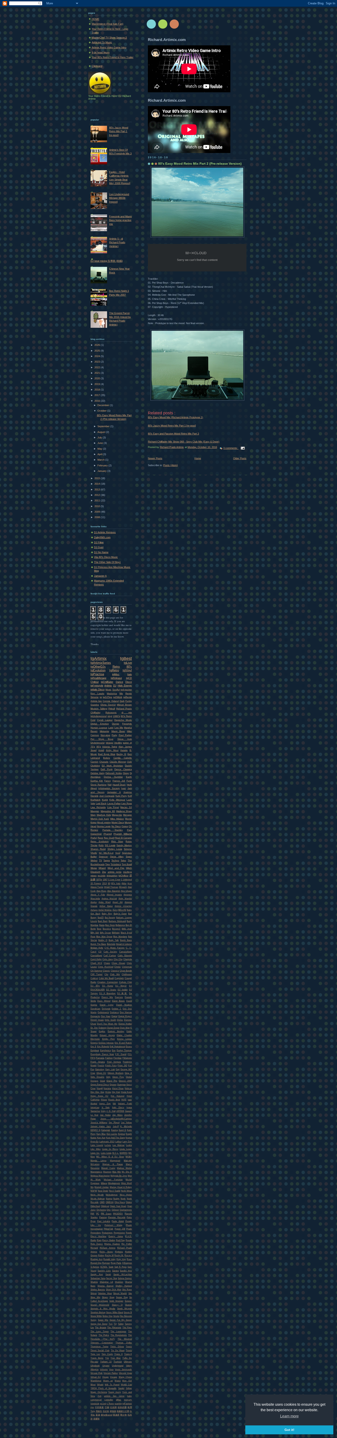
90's (99, 746)
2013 (97, 489)
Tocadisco (115, 864)
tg (101, 697)
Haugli (100, 1088)
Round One (96, 1263)
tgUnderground (99, 716)
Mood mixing (103, 822)
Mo (92, 1187)
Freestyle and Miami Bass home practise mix (120, 220)
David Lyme (106, 1005)
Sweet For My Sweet (121, 1320)
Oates (125, 826)
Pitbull (111, 708)
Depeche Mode (123, 720)
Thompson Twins (99, 1346)
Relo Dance (97, 1244)
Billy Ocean (105, 933)
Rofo (101, 845)
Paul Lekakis (103, 1221)
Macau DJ (126, 807)
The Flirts (127, 1327)
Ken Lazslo (112, 1134)
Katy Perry (121, 796)
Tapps (106, 860)
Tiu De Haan (117, 1350)
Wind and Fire (116, 868)
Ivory (103, 1111)
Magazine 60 (108, 811)
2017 (97, 395)
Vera (111, 1369)
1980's (116, 716)
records (101, 875)
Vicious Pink (96, 1373)
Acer (129, 883)
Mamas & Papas (112, 1164)
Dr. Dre (94, 1028)
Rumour (106, 1263)
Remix (128, 693)
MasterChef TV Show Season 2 (109, 37)
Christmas (127, 967)
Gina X (128, 1073)
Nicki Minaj (126, 1191)
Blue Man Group (104, 936)
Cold (93, 720)
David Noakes (124, 1005)
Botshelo (111, 944)
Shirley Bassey (98, 1289)
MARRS (123, 1153)
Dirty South (110, 1020)
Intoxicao (95, 1107)
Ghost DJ (101, 1073)
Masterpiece (96, 1172)
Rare (99, 1240)
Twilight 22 (106, 1362)
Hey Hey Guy (97, 1092)
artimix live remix (114, 1396)
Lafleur (118, 1141)
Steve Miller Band (114, 1312)
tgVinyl (127, 670)
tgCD (129, 678)
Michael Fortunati (113, 1179)
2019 (97, 384)
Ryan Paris (116, 1263)
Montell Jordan (101, 1187)
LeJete (108, 1145)
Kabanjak (105, 1130)
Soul (117, 853)
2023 (97, 361)
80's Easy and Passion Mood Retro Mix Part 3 (173, 433)
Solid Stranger (116, 1301)
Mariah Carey (108, 1168)
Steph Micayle (124, 1308)
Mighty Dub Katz (100, 818)
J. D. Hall (111, 1111)
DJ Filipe (99, 542)
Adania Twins (109, 746)
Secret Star (111, 1278)
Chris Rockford (105, 967)
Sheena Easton (105, 1286)
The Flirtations (114, 1327)
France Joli (119, 780)
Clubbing (95, 765)
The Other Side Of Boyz (107, 562)
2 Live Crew (114, 879)
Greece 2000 (125, 1081)
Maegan (95, 811)
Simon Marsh (120, 1293)
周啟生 (99, 1411)
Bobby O (102, 940)
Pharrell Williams (122, 834)
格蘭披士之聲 (123, 1411)
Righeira (119, 1252)
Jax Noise (105, 1115)
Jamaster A (100, 575)
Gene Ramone (99, 784)
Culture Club (125, 982)
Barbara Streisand (117, 921)
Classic (106, 971)
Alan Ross (102, 891)
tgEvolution (98, 670)
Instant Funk (125, 1103)
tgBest (126, 658)
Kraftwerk (95, 799)
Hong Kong (126, 1092)
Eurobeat (95, 1050)
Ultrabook (95, 1365)
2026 (97, 345)
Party (114, 735)
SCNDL (104, 1267)
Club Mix (115, 974)
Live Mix (118, 727)
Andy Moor (112, 750)
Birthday (116, 933)
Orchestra (101, 1210)
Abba (124, 883)
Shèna (94, 1293)
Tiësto (129, 1350)
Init (114, 1103)
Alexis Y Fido (98, 895)
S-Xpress (95, 1267)
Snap (112, 1297)
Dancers (119, 997)
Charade (103, 761)
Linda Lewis (126, 1149)
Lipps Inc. (95, 1153)
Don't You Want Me (107, 1024)
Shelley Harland (124, 1286)
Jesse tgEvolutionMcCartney (116, 1119)
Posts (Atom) (170, 465)
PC (97, 1214)
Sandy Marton (124, 845)
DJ (114, 685)
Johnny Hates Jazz (101, 1126)
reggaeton (112, 875)
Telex (123, 860)
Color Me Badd (106, 978)
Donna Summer (113, 777)
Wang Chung (125, 1377)
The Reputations (118, 1335)
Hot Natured (117, 1096)
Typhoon (118, 1362)
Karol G (122, 1130)
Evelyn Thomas (124, 1050)
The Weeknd (125, 1339)
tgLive (128, 662)
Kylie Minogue (117, 799)
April (100, 454)
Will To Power (112, 1384)
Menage (127, 815)
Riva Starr (117, 841)
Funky (128, 701)
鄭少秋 (123, 1415)
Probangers (107, 1233)
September (103, 426)
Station (128, 1305)
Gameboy (99, 1069)
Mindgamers (114, 1183)
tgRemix (127, 697)
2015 (97, 478)
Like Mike (96, 1149)
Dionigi (115, 723)
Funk (129, 780)
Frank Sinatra (98, 1062)
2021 (97, 373)
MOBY (129, 1157)
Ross (129, 1259)
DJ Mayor (121, 986)
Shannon (119, 1282)
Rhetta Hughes (112, 1244)
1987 (105, 879)
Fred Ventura (114, 1062)
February (102, 465)
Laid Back (101, 803)
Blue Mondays (120, 936)
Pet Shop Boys (102, 739)
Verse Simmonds (123, 1369)
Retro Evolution (100, 841)
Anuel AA (118, 902)
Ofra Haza (120, 1202)
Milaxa (104, 1183)
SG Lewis (110, 845)
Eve (114, 1050)
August (101, 432)
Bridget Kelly (97, 948)
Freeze (101, 1065)
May (100, 448)
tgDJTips (107, 697)
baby (129, 1396)
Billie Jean (127, 929)
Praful (94, 838)
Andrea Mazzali (109, 898)
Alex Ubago (126, 891)
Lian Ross (126, 803)
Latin (110, 727)
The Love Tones (100, 1331)
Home (197, 458)
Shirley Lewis (115, 849)
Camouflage (96, 955)
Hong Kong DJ (99, 1096)
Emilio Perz (108, 1039)
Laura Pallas (114, 803)
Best (99, 929)
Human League (99, 727)
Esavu (129, 1046)
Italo (129, 674)
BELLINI (122, 910)
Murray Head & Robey (121, 1187)
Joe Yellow (126, 1122)
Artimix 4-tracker (123, 906)
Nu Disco (116, 826)
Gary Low (110, 1069)
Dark (122, 701)
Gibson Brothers (116, 1073)
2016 (97, 400)
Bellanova (120, 925)
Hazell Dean (119, 784)
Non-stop (105, 735)
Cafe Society (110, 952)
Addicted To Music (102, 42)
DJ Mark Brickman (112, 765)
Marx (93, 815)
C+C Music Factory (115, 948)
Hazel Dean (118, 1088)
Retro (116, 666)
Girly (108, 1077)
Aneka (94, 902)
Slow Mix (95, 1297)
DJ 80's (95, 986)
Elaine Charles (124, 1035)
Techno (115, 860)
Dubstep (103, 1028)
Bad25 (101, 917)
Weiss (94, 868)
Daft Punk (107, 769)
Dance (119, 682)
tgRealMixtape (98, 678)
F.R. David (120, 1054)
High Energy (125, 685)
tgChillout (123, 875)
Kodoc (94, 1138)
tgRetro (114, 670)
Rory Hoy (121, 1259)
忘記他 (106, 1411)
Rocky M (109, 1255)
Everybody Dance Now (102, 1054)
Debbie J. (117, 1009)
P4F (92, 1214)
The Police (104, 1335)
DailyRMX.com (102, 537)
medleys (127, 872)
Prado (129, 1229)
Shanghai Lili (106, 1282)
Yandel (121, 1388)
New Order (103, 1191)
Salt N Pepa (120, 1267)
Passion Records (116, 1217)
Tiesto (129, 1346)
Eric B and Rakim (123, 1043)
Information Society (109, 788)
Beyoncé (116, 929)
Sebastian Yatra (98, 1278)
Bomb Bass (126, 940)
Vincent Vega (125, 1373)
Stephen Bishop (98, 1312)
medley (118, 742)
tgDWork (117, 697)
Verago (109, 742)
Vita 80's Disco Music (106, 557)
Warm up (108, 1381)
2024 (97, 356)
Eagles (102, 1031)
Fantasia (100, 1058)
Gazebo (95, 704)
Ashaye (94, 910)
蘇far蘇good (106, 1415)
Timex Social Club (100, 1350)
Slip (130, 1293)
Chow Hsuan (118, 963)
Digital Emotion (100, 723)
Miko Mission (117, 818)
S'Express (127, 1263)
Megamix (104, 731)
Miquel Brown (124, 704)
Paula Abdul (118, 1221)
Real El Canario (123, 838)
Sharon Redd (98, 849)
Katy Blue (101, 1134)
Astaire (124, 750)
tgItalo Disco (98, 689)
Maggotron (115, 1160)
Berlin (93, 929)
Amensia (128, 895)
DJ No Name (101, 552)
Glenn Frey (118, 1077)
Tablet (121, 1324)
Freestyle (127, 723)
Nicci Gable (114, 1191)
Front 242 (122, 1065)
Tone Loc (95, 1354)
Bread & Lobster (124, 944)
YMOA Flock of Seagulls (103, 1388)
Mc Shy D (127, 1172)
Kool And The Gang (115, 1138)
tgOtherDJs (98, 666)
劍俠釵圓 (122, 1407)
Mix (121, 693)
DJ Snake (111, 990)
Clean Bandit (126, 971)
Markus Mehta (124, 1168)
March (101, 459)
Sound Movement (100, 1305)
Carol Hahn (96, 959)
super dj (127, 742)
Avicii (115, 910)
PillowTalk (108, 1229)
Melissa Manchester (100, 1176)
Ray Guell (109, 838)
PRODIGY (118, 1214)
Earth (129, 777)
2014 (97, 483)
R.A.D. (128, 1236)
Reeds (129, 1240)
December (103, 405)
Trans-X (128, 1354)
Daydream (95, 1009)
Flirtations (127, 1058)
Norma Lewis (103, 826)
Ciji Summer (96, 971)
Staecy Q (117, 1305)
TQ (115, 1324)
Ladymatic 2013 (106, 1141)
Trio (107, 1358)
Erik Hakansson (117, 1046)
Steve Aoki (124, 739)
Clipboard (97, 66)
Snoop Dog (122, 1297)
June (100, 443)
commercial (96, 1400)
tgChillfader (107, 682)
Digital (114, 1016)
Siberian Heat (105, 1293)
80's (129, 666)
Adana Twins (97, 887)
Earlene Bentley (116, 1031)
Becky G (121, 754)
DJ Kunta (107, 986)
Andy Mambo (125, 898)
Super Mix (103, 1320)
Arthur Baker (106, 906)
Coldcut (94, 978)
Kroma (129, 1138)
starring (118, 1403)
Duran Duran (113, 1028)
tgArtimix (99, 658)
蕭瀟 (98, 1415)
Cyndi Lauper (105, 720)
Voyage (113, 1377)
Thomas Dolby (124, 1343)
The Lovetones (118, 1331)
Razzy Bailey (108, 1240)
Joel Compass (106, 796)
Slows (105, 1297)
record (103, 1403)
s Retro (110, 1403)
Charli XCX (96, 963)
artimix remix (115, 872)
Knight (129, 1134)
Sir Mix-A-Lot (106, 853)
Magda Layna (98, 1160)
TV (100, 860)
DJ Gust (98, 547)
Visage (105, 1377)
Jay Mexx (117, 1115)
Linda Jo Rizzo (110, 1149)
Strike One (107, 1316)
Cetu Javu (107, 959)
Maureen (107, 1172)
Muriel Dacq (117, 822)
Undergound (117, 1365)
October (102, 410)
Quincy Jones (115, 1236)
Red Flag (120, 1240)
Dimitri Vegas (97, 1020)
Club (129, 761)
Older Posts (239, 458)
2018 (97, 389)
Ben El (129, 925)
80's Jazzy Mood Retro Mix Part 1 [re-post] (172, 425)
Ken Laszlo (97, 693)
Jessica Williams (99, 1122)
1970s (99, 879)
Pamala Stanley (112, 830)
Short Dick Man (113, 1289)
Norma (109, 1198)
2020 (97, 378)
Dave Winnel (103, 1001)
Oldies (129, 1202)
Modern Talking (99, 708)
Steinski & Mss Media (103, 1308)
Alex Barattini (113, 891)
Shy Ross (127, 1289)
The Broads (100, 1327)
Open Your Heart (118, 1206)
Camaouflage (125, 952)
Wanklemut (96, 1381)
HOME (95, 19)
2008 (97, 517)
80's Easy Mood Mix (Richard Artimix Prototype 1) (175, 417)
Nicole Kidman (98, 1198)
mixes (94, 875)
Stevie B (128, 1312)
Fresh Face (111, 1065)
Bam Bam (103, 921)
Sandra (115, 1271)
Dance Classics (123, 769)
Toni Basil (127, 864)
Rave (100, 838)
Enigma (94, 1043)
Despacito (95, 1016)
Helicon (128, 1088)
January (102, 471)
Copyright (119, 978)
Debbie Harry (98, 773)
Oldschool (95, 1206)
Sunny (94, 1320)
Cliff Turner (96, 974)
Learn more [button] (289, 1416)
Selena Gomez (125, 1278)
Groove (113, 1084)
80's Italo (115, 883)
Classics (115, 971)
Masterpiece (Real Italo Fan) (107, 23)
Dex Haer (105, 1016)
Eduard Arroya (107, 1035)
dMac (118, 1400)
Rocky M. (119, 1255)
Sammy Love (104, 1271)
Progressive (119, 1233)
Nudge (116, 1198)
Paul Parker (125, 735)
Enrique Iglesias (106, 1043)
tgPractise (97, 674)
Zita (104, 872)
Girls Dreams (97, 1077)
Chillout (95, 682)
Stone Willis (96, 1316)
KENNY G (95, 1130)
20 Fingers (96, 883)
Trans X (118, 1354)
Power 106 (120, 1229)
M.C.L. (115, 1153)
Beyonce (107, 929)
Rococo (128, 1255)
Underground (98, 742)
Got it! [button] (289, 1430)
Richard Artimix (108, 1248)
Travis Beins (97, 1358)
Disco (128, 682)
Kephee (121, 1134)
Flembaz (117, 1058)
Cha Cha (118, 959)
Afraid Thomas (111, 887)
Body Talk (114, 940)
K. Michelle (126, 1126)
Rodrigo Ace (96, 1259)
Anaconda (95, 898)
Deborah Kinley (113, 773)
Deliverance (103, 1012)
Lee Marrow (119, 1145)
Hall (109, 784)
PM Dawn (106, 1214)
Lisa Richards (98, 807)
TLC (111, 1324)
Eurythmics (105, 1050)
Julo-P (116, 1126)
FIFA (93, 1058)
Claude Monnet (118, 761)
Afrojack (123, 887)
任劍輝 (113, 1407)
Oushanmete (126, 1210)
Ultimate (128, 1362)
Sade (111, 1267)
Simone (95, 697)
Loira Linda (106, 1153)
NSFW (94, 1191)
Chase (107, 963)
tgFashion (127, 1403)
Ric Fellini (127, 1244)
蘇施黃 (116, 1415)
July (100, 437)
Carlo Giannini (125, 955)
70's (93, 746)
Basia (102, 925)
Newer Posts (155, 458)
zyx (92, 1407)
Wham (100, 1384)
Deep (126, 773)
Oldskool (105, 1206)
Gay (118, 1069)
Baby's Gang (120, 914)
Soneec (128, 1301)
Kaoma (114, 1130)
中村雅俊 (99, 1407)
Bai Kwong (110, 917)
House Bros (114, 1100)
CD (100, 952)
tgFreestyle (97, 685)
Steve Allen (117, 856)
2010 (97, 506)
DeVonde (106, 1009)
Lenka (129, 1145)
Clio (106, 974)
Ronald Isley (109, 1259)
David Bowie (118, 1001)
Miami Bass (118, 731)
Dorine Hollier (125, 1024)
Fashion (109, 1058)
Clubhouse (127, 974)
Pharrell (108, 834)
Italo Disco (118, 1107)
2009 (97, 511)
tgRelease (116, 678)
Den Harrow (126, 1012)
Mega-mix (117, 815)
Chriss (117, 967)
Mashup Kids (104, 815)
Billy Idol (95, 933)
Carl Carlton (110, 955)
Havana (107, 1088)
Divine (120, 1020)
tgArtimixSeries (101, 662)
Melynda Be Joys (118, 1176)
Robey (101, 1255)
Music (108, 689)
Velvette (104, 1369)
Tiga (107, 864)
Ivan (123, 788)
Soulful (116, 689)
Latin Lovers (97, 1145)
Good (102, 1081)
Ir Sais (106, 1107)
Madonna (112, 693)
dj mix (127, 712)
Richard (94, 1248)
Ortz (109, 1210)
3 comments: (230, 448)
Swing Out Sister (99, 1324)
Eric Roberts (103, 1046)
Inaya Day (105, 1103)
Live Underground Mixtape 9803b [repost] (119, 198)
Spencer (103, 856)
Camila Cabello (122, 758)
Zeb (99, 1396)
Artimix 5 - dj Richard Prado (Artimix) (117, 242)
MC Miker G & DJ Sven (110, 1157)
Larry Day (127, 1141)
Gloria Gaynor (108, 704)
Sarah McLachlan (122, 1274)
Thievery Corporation (102, 1343)
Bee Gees (110, 925)
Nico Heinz (126, 1195)
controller (108, 1400)
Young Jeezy (114, 1392)
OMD (102, 1202)
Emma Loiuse (124, 1039)
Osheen (115, 1210)
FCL (130, 1054)
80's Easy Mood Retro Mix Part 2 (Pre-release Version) (200, 163)
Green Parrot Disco (100, 1084)
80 (109, 883)
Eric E (93, 1046)
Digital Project (125, 1016)
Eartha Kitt (97, 780)
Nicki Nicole (97, 1195)
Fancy (107, 780)
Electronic (95, 1039)
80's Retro (126, 716)
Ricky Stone (106, 1252)
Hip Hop (116, 1092)
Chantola (127, 959)
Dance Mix (107, 997)
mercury (128, 1400)
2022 (97, 367)
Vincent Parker (111, 1373)
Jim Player (114, 1122)
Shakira (94, 1282)
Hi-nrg (108, 1092)
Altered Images (114, 895)
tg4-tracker (126, 689)
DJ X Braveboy (107, 993)
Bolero (106, 758)
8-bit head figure (101, 52)
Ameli (101, 750)
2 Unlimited (126, 879)
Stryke (116, 1316)
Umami (105, 1365)
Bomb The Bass (98, 944)
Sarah (108, 1274)
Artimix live (96, 701)
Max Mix (116, 1172)
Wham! (102, 868)
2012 (97, 495)
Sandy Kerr (97, 1274)
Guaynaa (121, 1084)
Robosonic (111, 712)
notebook (95, 1403)
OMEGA (109, 1202)
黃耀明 (96, 1419)
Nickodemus (112, 1195)
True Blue (115, 1358)
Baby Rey (107, 914)
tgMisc (115, 674)
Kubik (105, 799)
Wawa (118, 1381)
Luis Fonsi (113, 807)
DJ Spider (123, 990)
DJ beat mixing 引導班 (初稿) (107, 261)
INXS (123, 1100)
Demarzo (114, 1012)
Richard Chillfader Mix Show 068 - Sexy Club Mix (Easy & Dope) (183, 441)
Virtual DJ (96, 1377)
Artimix (108, 685)
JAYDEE (120, 1111)
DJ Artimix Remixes (105, 532)
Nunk (123, 1198)
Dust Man (125, 1028)
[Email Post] (242, 448)
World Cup (126, 1384)
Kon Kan (101, 1138)
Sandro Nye (126, 1271)
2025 (97, 350)
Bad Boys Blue (106, 754)
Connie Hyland (111, 701)
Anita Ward (104, 902)
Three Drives (117, 1346)
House (104, 1100)
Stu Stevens (126, 1316)
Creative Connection (107, 982)
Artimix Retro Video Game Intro (109, 47)
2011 (97, 500)
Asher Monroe (105, 910)
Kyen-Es (95, 1141)
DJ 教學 (122, 993)
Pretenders (96, 1233)
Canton (94, 761)
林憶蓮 (113, 1411)
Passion (103, 1217)
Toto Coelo (107, 1354)
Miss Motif (126, 1183)
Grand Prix (111, 1081)
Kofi (130, 796)
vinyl (110, 716)
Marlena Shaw (124, 811)
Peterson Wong (113, 1225)
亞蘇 (107, 1407)
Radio (93, 1240)
